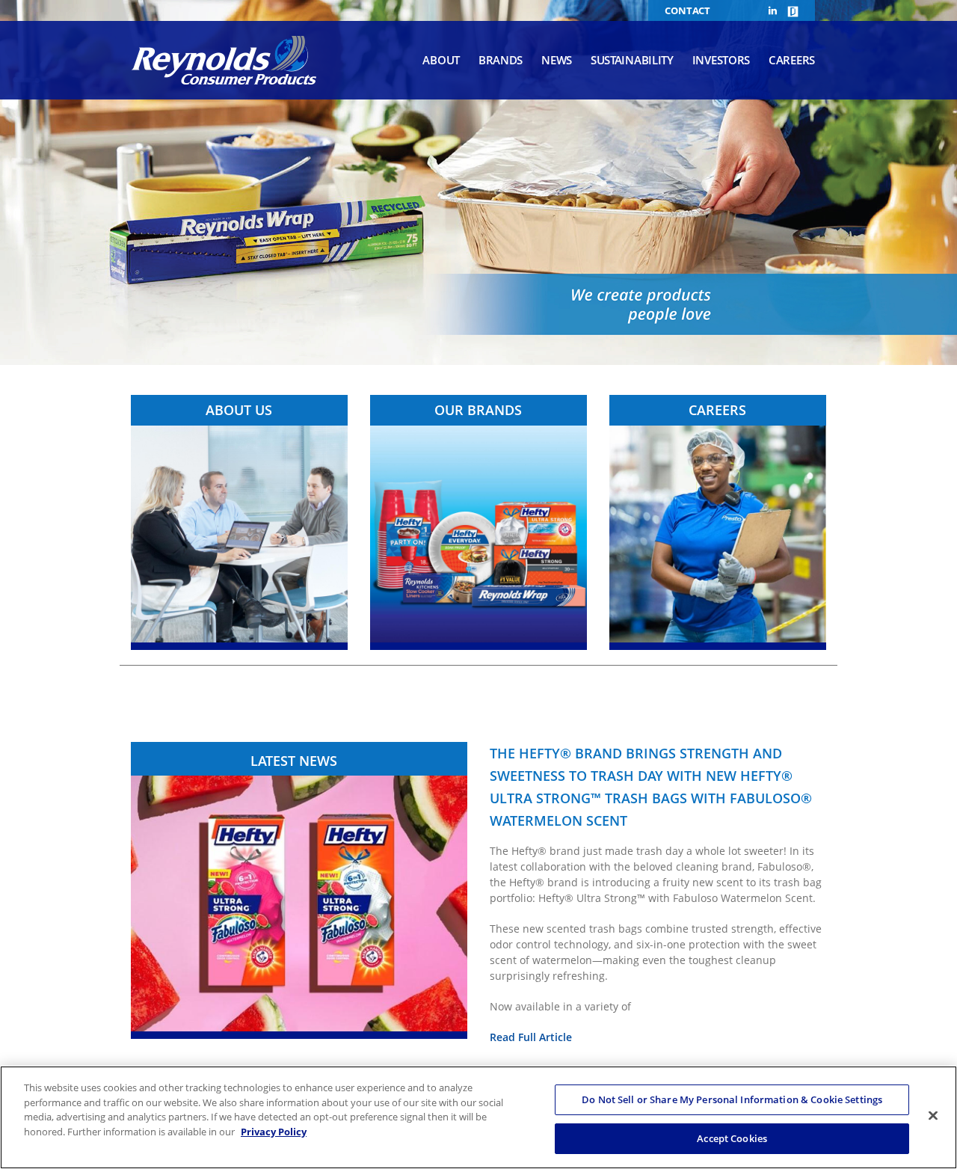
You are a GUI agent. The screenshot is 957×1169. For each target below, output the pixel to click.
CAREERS (717, 410)
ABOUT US (239, 410)
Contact (687, 10)
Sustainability (632, 59)
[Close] (933, 1115)
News (556, 59)
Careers (792, 59)
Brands (500, 59)
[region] (478, 1117)
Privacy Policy (274, 1131)
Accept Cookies (732, 1137)
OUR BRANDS (478, 410)
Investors (721, 59)
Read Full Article (531, 1037)
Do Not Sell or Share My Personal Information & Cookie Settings (732, 1099)
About (441, 59)
